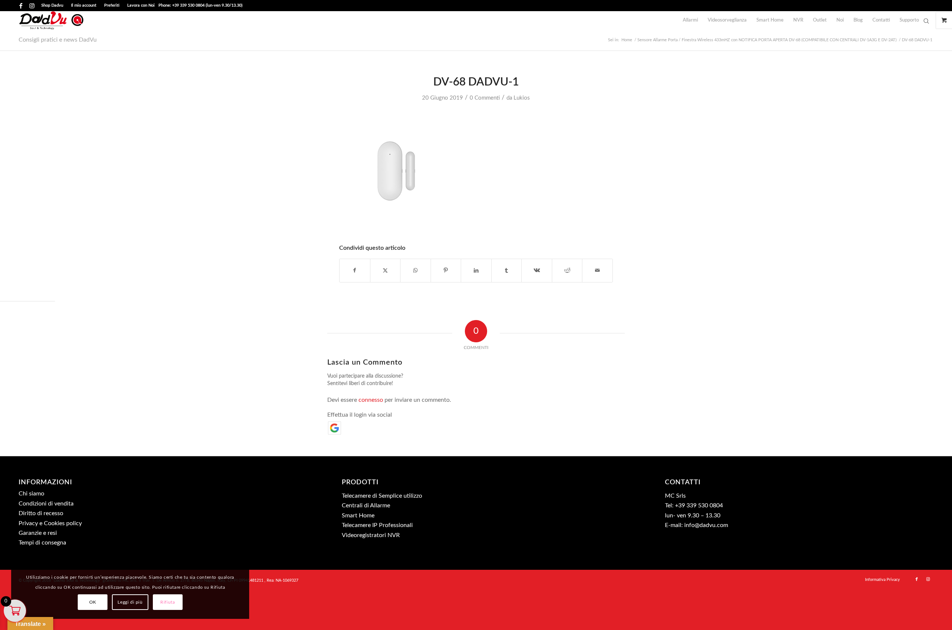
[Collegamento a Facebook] (20, 5)
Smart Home (358, 515)
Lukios (522, 98)
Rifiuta (167, 602)
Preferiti (111, 5)
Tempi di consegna (42, 543)
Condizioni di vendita (46, 504)
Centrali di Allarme (366, 505)
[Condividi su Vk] (537, 270)
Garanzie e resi (38, 533)
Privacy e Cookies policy (50, 523)
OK (92, 602)
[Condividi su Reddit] (567, 270)
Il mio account (83, 5)
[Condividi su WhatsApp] (416, 270)
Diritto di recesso (41, 513)
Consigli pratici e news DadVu (58, 40)
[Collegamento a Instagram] (32, 5)
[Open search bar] (926, 21)
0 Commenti (485, 98)
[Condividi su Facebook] (355, 270)
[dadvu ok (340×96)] (51, 20)
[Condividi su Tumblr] (507, 270)
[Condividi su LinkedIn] (476, 270)
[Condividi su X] (385, 270)
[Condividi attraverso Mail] (597, 270)
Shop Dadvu (52, 5)
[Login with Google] (334, 427)
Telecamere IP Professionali (377, 525)
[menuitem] (52, 5)
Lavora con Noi (141, 5)
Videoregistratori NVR (371, 535)
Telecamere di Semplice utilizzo (382, 496)
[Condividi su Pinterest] (446, 270)
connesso (370, 400)
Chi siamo (31, 494)
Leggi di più (130, 602)
